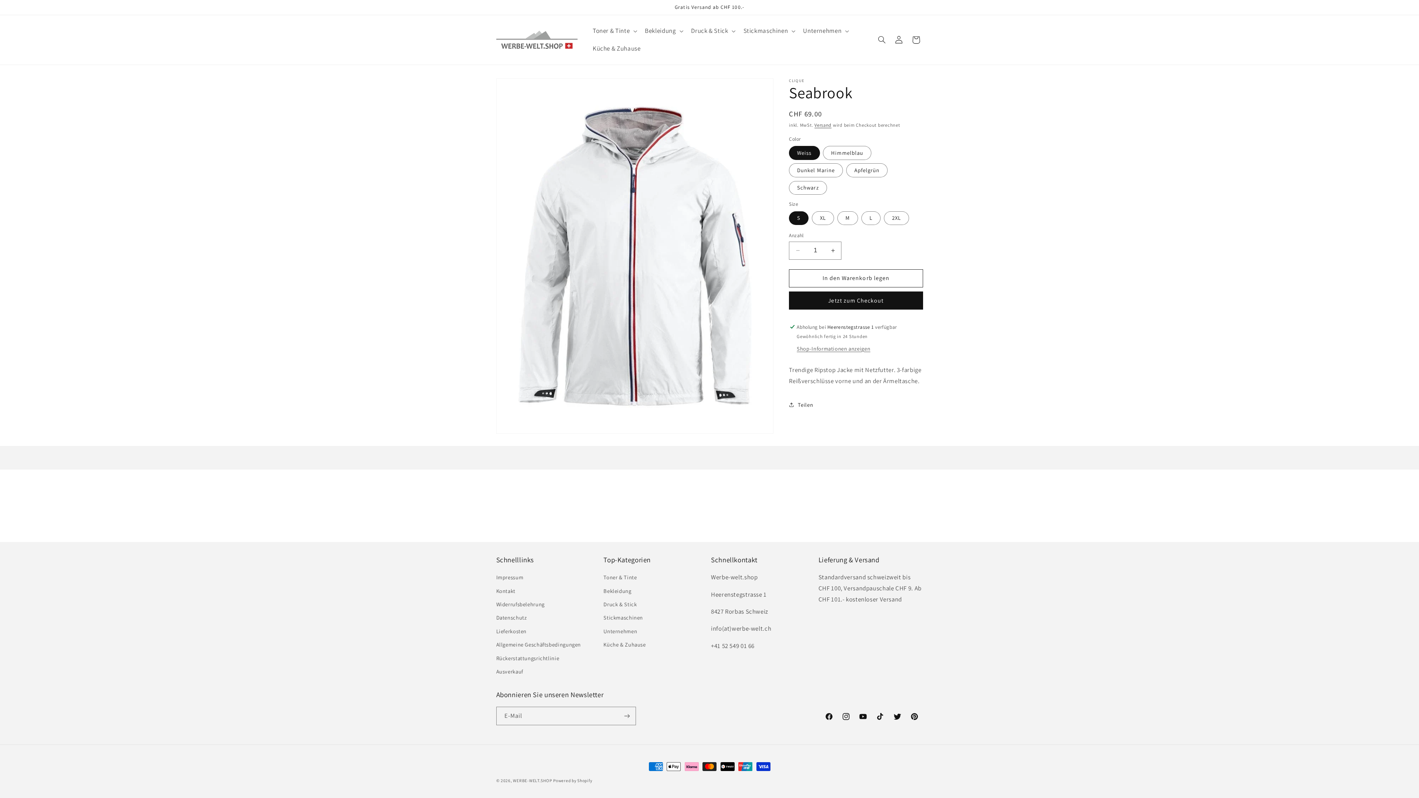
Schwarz (808, 187)
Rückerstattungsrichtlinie (527, 658)
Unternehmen (620, 631)
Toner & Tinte (620, 577)
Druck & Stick (620, 604)
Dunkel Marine (816, 170)
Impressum (510, 577)
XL (823, 217)
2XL (896, 217)
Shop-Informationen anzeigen (833, 348)
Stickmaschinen (623, 617)
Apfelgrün (866, 170)
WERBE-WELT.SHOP (532, 780)
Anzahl (796, 235)
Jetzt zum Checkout (856, 300)
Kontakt (505, 590)
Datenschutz (511, 617)
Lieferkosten (511, 631)
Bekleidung (617, 590)
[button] (614, 31)
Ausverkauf (509, 671)
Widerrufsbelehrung (520, 604)
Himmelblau (847, 152)
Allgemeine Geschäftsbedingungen (538, 644)
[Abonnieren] (626, 716)
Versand (822, 125)
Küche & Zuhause (624, 644)
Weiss (804, 152)
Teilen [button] (805, 404)
